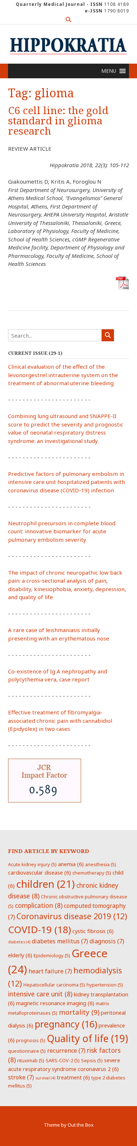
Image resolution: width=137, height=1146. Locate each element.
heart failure (50, 971)
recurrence (66, 1051)
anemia (71, 864)
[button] (108, 71)
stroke (21, 1077)
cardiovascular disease (39, 872)
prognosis (30, 1040)
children (45, 884)
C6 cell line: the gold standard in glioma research (58, 121)
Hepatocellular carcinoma (54, 984)
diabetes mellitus (60, 941)
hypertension (105, 984)
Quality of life (87, 1038)
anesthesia (100, 864)
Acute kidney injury (32, 864)
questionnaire (27, 1051)
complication (38, 905)
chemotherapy (91, 872)
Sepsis (92, 1060)
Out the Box (81, 1124)
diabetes (19, 941)
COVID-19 (39, 929)
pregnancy (66, 1024)
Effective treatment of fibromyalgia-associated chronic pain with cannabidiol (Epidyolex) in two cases (60, 720)
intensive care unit (40, 993)
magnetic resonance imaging (55, 1003)
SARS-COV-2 (63, 1060)
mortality (79, 1012)
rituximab (30, 1060)
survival (45, 1078)
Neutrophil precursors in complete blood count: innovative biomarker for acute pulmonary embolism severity (61, 531)
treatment (73, 1077)
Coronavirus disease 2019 (71, 916)
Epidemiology (52, 955)
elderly (20, 955)
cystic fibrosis (93, 931)
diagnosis (107, 941)
